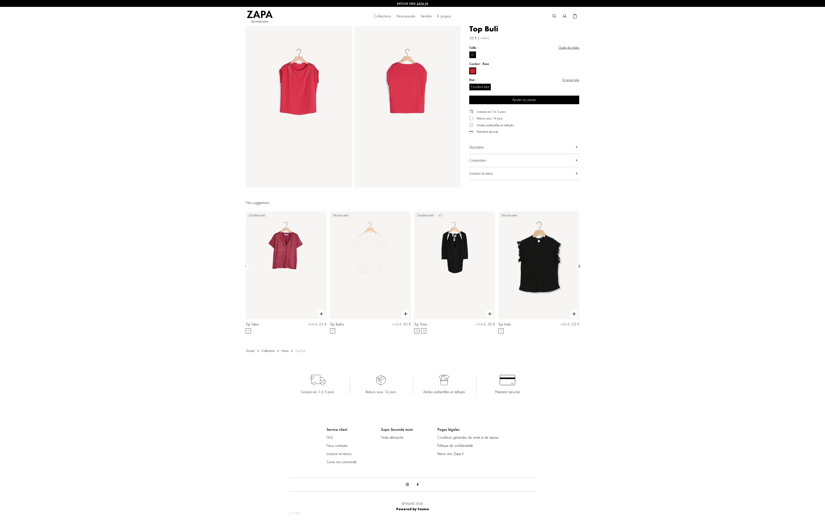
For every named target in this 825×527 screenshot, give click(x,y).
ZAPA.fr (422, 3)
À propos (444, 16)
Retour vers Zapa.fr (450, 454)
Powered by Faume (412, 509)
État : (472, 80)
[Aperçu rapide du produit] (321, 314)
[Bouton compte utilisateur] (564, 16)
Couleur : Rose (479, 64)
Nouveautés (406, 16)
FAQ (330, 437)
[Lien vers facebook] (417, 484)
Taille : (473, 48)
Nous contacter (337, 446)
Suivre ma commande (342, 462)
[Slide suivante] (579, 266)
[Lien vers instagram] (407, 484)
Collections (382, 16)
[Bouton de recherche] (554, 16)
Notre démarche (392, 437)
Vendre (426, 16)
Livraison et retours (339, 454)
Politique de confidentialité (455, 446)
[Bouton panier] (575, 16)
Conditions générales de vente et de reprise (467, 437)
